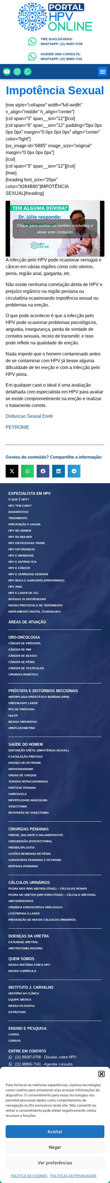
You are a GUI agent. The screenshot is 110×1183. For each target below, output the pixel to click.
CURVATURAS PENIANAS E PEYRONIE (34, 860)
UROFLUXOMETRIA (21, 728)
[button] (101, 1074)
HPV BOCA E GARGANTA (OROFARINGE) (36, 580)
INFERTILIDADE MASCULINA (27, 800)
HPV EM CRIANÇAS (21, 549)
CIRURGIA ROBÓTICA (23, 674)
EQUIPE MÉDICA (19, 999)
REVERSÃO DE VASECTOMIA (28, 812)
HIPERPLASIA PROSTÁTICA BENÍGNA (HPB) (38, 696)
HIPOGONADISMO (20, 769)
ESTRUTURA (17, 1012)
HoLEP (13, 715)
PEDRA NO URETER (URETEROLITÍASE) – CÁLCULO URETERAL (52, 894)
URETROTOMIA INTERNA (25, 948)
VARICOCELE (17, 794)
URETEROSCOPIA (20, 901)
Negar (55, 1147)
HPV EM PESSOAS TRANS (26, 543)
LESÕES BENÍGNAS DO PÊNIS (29, 853)
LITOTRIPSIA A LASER (23, 913)
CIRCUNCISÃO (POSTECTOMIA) (30, 841)
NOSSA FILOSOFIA (21, 1005)
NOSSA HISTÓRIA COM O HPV (29, 964)
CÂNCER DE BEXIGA (22, 655)
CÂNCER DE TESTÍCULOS (26, 668)
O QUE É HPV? (18, 499)
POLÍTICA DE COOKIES (29, 1176)
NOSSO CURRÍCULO (22, 971)
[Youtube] (7, 72)
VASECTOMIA (17, 806)
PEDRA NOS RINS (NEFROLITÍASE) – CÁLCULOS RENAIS (47, 888)
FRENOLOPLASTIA (21, 847)
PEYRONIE (17, 427)
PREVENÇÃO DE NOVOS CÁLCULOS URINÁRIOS (42, 919)
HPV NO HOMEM (19, 530)
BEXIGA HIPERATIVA (22, 721)
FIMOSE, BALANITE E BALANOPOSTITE (35, 835)
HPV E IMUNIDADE (21, 555)
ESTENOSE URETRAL (23, 942)
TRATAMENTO (17, 518)
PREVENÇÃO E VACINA (24, 524)
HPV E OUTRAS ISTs (22, 561)
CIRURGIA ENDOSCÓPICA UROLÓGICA (35, 907)
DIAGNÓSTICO (18, 511)
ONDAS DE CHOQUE (22, 775)
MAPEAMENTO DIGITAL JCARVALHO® (34, 611)
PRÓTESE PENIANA (22, 787)
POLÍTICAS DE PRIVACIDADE (73, 1176)
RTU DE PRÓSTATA (21, 709)
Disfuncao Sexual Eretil (29, 416)
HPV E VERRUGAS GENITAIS (28, 574)
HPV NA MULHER (20, 536)
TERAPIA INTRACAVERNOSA (28, 781)
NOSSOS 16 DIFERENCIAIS (27, 599)
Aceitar (55, 1131)
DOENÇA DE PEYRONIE (24, 762)
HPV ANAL (15, 586)
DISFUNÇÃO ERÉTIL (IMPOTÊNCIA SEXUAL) (38, 750)
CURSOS (14, 1040)
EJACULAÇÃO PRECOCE (25, 756)
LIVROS (13, 1034)
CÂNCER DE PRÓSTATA (24, 643)
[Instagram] (17, 72)
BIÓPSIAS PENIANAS (23, 866)
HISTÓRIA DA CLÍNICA (23, 993)
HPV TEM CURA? (20, 505)
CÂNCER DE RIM (19, 649)
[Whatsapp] (28, 72)
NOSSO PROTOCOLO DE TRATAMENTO (35, 605)
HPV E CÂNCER (19, 568)
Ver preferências (55, 1162)
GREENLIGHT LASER (23, 703)
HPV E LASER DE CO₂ (23, 592)
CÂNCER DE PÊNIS (21, 662)
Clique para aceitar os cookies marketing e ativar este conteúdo (55, 228)
